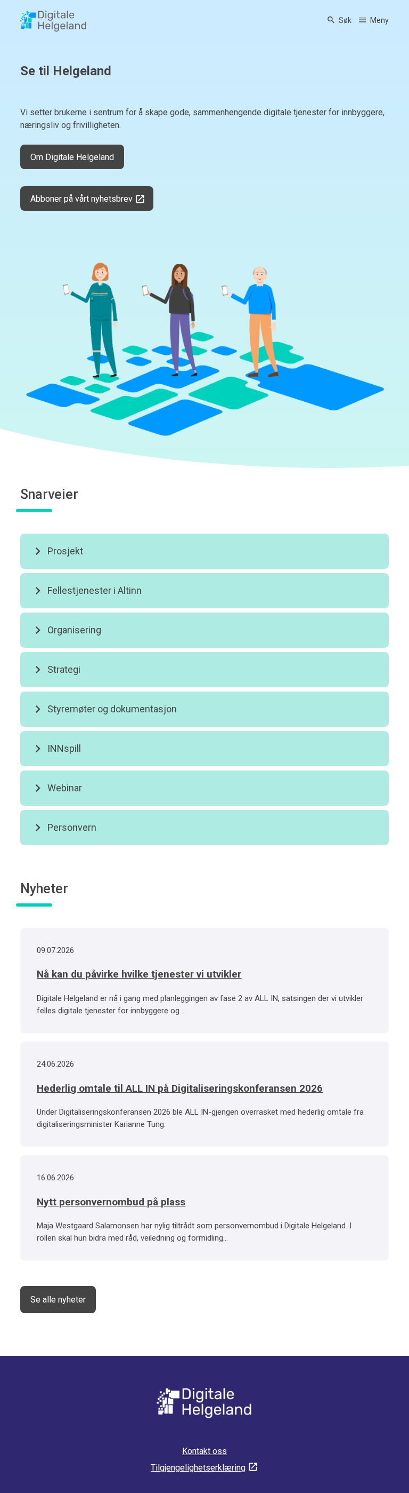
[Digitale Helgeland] (53, 21)
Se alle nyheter (58, 1300)
